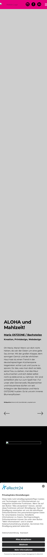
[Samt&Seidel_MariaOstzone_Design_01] (23, 160)
